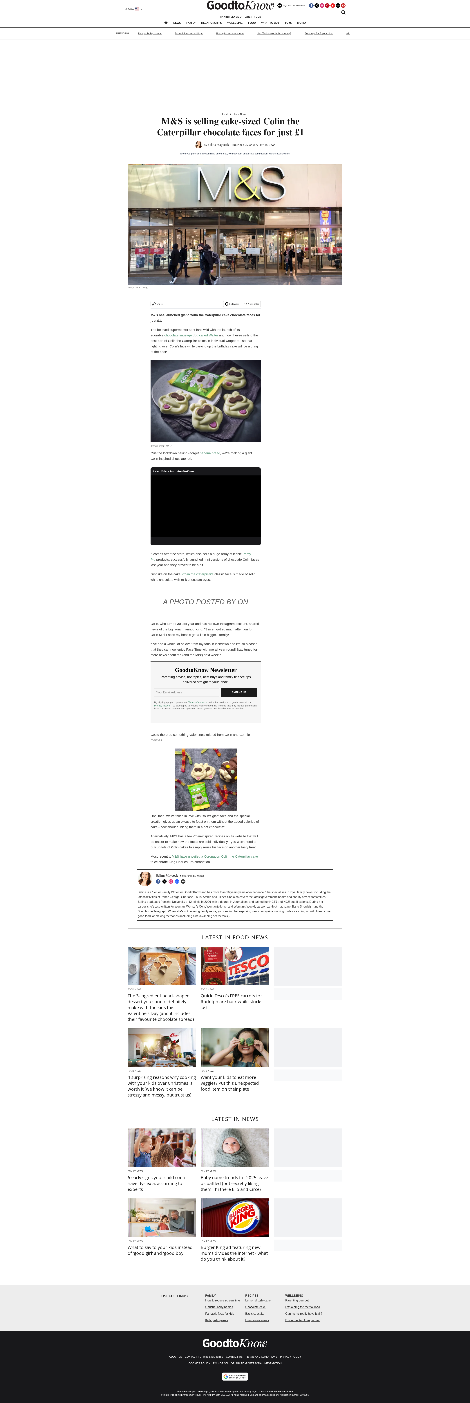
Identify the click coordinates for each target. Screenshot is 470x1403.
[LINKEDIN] (178, 881)
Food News (240, 114)
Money (302, 22)
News (177, 22)
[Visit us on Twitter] (316, 5)
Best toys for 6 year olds (319, 33)
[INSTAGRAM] (172, 881)
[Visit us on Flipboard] (332, 5)
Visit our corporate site (281, 1391)
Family (191, 22)
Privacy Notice (162, 705)
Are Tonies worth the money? (274, 33)
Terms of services (198, 702)
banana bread (210, 453)
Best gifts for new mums (230, 33)
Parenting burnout (297, 1300)
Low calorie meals (257, 1320)
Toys (288, 22)
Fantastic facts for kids (219, 1313)
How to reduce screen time (222, 1300)
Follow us (234, 303)
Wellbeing (235, 22)
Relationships (211, 22)
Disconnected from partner (302, 1320)
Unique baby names (150, 33)
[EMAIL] (184, 881)
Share (160, 303)
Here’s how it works (279, 153)
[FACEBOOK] (159, 881)
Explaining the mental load (302, 1307)
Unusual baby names (219, 1307)
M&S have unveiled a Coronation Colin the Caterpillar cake (215, 856)
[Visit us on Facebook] (311, 5)
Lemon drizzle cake (258, 1300)
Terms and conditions (261, 1356)
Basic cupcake (254, 1313)
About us (175, 1356)
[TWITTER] (165, 881)
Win (348, 33)
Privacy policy (290, 1356)
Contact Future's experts (204, 1356)
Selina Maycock (218, 145)
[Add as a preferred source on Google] (235, 1377)
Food (252, 22)
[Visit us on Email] (338, 5)
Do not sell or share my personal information (247, 1363)
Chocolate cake (255, 1307)
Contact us (234, 1356)
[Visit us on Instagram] (322, 5)
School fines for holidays (189, 33)
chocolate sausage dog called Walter (191, 335)
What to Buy (270, 22)
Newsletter (253, 303)
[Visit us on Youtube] (343, 5)
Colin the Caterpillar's (198, 574)
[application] (206, 506)
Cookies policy (199, 1363)
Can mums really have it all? (303, 1313)
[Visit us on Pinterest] (327, 5)
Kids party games (216, 1320)
